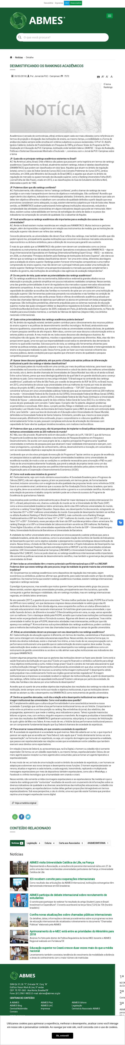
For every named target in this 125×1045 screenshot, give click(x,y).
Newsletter (48, 3)
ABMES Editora (79, 1002)
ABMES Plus (47, 1002)
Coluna (49, 843)
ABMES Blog (16, 1005)
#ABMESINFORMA (98, 843)
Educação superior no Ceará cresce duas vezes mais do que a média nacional (71, 949)
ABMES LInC (47, 1005)
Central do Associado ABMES (86, 1008)
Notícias (19, 57)
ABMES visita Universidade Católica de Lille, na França (62, 862)
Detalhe (30, 57)
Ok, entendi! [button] (62, 1035)
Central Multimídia (18, 1008)
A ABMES (14, 1002)
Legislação (33, 843)
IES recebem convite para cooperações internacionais (62, 879)
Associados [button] (75, 3)
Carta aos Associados (71, 843)
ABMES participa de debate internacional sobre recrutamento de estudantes (68, 896)
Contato (14, 1011)
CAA (67, 3)
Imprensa (59, 3)
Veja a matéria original (25, 803)
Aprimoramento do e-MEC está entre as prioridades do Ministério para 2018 (72, 933)
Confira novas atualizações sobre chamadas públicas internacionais (71, 914)
